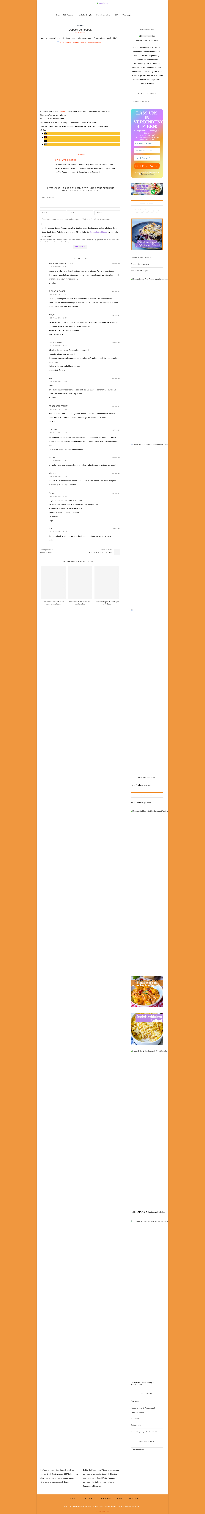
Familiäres (80, 26)
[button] (45, 133)
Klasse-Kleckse (57, 291)
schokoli (53, 430)
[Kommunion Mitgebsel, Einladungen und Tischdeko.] (106, 582)
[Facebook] (136, 15)
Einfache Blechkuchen (140, 264)
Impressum (135, 1419)
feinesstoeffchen (58, 406)
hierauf (62, 111)
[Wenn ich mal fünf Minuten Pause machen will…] (80, 582)
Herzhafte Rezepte (85, 15)
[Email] (142, 15)
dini (50, 529)
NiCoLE (52, 457)
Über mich (135, 1401)
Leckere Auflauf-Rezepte (141, 258)
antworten (116, 263)
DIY (116, 15)
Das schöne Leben (103, 15)
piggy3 (52, 315)
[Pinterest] (140, 15)
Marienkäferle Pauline (61, 263)
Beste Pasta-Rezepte (139, 271)
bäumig (52, 473)
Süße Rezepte (68, 15)
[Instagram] (138, 15)
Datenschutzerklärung (98, 232)
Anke (51, 378)
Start (57, 15)
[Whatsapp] (145, 15)
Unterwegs (126, 15)
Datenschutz (136, 1425)
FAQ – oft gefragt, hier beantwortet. (145, 1432)
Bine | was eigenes (65, 160)
